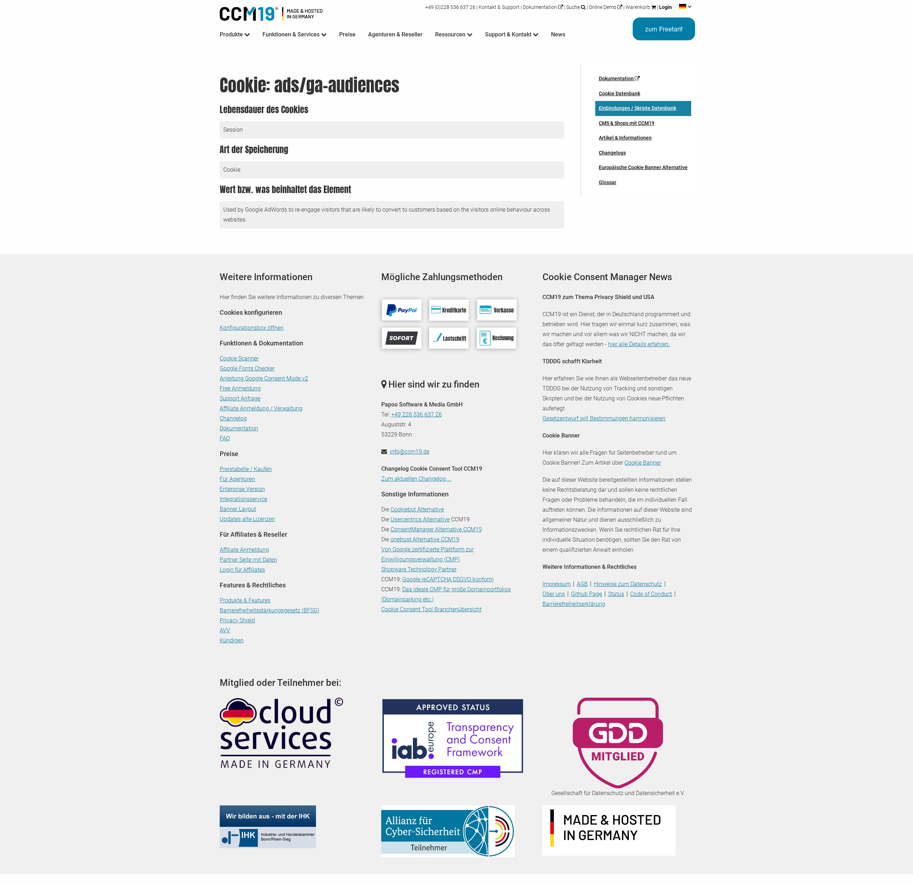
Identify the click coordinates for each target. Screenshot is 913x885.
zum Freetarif (664, 28)
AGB (582, 584)
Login (665, 7)
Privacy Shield (237, 620)
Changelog (233, 418)
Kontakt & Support (499, 7)
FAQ (225, 438)
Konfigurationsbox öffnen (252, 327)
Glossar (607, 182)
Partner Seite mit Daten (248, 559)
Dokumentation (540, 7)
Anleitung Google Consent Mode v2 (264, 378)
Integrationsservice (243, 499)
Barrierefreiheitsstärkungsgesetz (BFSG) (269, 610)
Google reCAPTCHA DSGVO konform (448, 579)
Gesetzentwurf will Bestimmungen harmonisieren (603, 418)
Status (616, 594)
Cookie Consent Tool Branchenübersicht (431, 609)
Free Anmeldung (240, 388)
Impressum (556, 584)
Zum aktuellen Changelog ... (416, 478)
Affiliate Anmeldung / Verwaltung (261, 408)
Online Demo (602, 7)
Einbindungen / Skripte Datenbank (637, 108)
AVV (225, 630)
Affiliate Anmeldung (244, 549)
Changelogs (612, 153)
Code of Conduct (651, 594)
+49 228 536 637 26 (416, 414)
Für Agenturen (237, 479)
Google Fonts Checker (247, 368)
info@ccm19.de (409, 451)
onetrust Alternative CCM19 (425, 539)
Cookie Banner (642, 462)
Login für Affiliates (242, 569)
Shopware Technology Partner (418, 569)
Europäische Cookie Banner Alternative (643, 167)
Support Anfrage (240, 398)
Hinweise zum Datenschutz (628, 584)
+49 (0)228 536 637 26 (450, 7)
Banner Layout (238, 509)
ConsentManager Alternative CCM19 (436, 529)
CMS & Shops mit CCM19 (626, 123)
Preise (347, 34)
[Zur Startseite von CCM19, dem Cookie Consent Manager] (271, 12)
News (558, 34)
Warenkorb (637, 7)
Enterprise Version (242, 489)
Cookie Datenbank (619, 93)
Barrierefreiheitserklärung (573, 604)
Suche (573, 7)
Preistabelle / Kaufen (246, 469)
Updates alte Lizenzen (247, 519)
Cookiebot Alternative (417, 509)
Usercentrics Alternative (420, 519)
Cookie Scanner (239, 358)
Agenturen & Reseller (395, 34)
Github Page (586, 594)
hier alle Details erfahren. (639, 344)
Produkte (232, 34)
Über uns (553, 594)
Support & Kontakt (509, 34)
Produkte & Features (245, 600)
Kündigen (232, 640)
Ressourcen (451, 34)
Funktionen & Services (291, 34)
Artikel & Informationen (625, 138)
